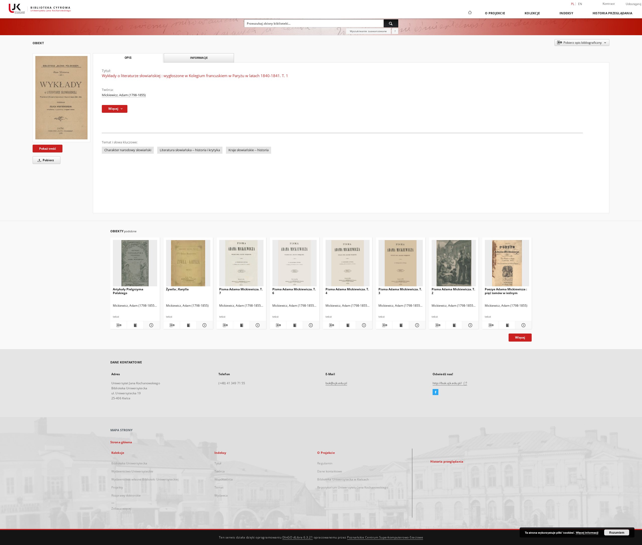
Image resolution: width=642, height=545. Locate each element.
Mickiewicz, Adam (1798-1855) (124, 95)
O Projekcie (495, 13)
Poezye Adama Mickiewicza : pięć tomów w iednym (506, 291)
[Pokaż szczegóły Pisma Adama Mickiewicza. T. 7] (257, 325)
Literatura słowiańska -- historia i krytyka (190, 150)
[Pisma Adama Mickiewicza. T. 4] (348, 264)
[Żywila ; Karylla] (188, 264)
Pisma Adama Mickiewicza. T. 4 (347, 291)
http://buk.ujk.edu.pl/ (447, 383)
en (580, 4)
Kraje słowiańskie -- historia (248, 150)
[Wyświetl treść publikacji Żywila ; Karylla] (188, 325)
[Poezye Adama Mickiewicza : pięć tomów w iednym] (507, 264)
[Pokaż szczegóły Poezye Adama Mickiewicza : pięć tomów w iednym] (523, 325)
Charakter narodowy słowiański (127, 150)
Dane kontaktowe (329, 471)
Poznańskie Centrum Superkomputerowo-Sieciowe (385, 537)
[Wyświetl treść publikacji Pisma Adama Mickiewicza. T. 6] (294, 325)
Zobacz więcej (121, 508)
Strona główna (121, 442)
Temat (219, 487)
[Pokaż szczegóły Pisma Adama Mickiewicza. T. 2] (469, 325)
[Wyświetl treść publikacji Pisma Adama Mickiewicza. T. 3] (400, 325)
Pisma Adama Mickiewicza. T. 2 (453, 291)
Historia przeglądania (612, 13)
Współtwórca (223, 479)
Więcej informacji (587, 532)
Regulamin (324, 463)
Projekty (117, 487)
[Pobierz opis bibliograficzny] (118, 325)
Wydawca (221, 495)
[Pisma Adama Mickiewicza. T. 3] (401, 264)
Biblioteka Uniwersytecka (129, 463)
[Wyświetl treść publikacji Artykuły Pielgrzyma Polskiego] (135, 325)
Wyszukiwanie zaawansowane (368, 31)
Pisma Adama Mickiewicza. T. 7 (241, 291)
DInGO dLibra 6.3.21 (297, 537)
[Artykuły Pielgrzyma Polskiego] (135, 264)
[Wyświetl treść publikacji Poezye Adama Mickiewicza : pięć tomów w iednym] (507, 325)
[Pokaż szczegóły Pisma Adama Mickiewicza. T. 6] (310, 325)
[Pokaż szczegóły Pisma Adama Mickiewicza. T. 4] (363, 325)
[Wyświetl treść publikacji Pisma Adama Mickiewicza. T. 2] (454, 325)
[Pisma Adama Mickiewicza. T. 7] (241, 264)
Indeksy (566, 13)
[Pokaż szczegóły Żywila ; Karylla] (204, 325)
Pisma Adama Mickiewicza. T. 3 (400, 291)
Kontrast (609, 4)
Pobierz (48, 160)
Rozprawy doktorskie (126, 495)
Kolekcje (532, 13)
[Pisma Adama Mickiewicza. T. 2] (454, 264)
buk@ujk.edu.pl (336, 383)
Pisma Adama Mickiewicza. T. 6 (294, 291)
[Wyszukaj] (391, 23)
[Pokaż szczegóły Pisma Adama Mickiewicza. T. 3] (416, 325)
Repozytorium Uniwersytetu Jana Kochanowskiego (352, 487)
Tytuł (217, 463)
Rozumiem (616, 532)
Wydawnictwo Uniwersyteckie (132, 471)
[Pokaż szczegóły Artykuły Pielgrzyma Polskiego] (151, 325)
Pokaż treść (47, 148)
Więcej (520, 337)
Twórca (219, 471)
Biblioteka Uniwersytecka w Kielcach (343, 479)
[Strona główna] (469, 13)
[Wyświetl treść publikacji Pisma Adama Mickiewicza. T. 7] (241, 325)
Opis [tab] (128, 58)
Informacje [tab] (199, 58)
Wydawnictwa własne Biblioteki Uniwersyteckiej (145, 479)
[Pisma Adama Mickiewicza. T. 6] (294, 264)
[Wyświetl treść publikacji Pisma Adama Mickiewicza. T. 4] (347, 325)
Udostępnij (633, 4)
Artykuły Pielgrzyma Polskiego (128, 291)
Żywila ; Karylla (177, 289)
